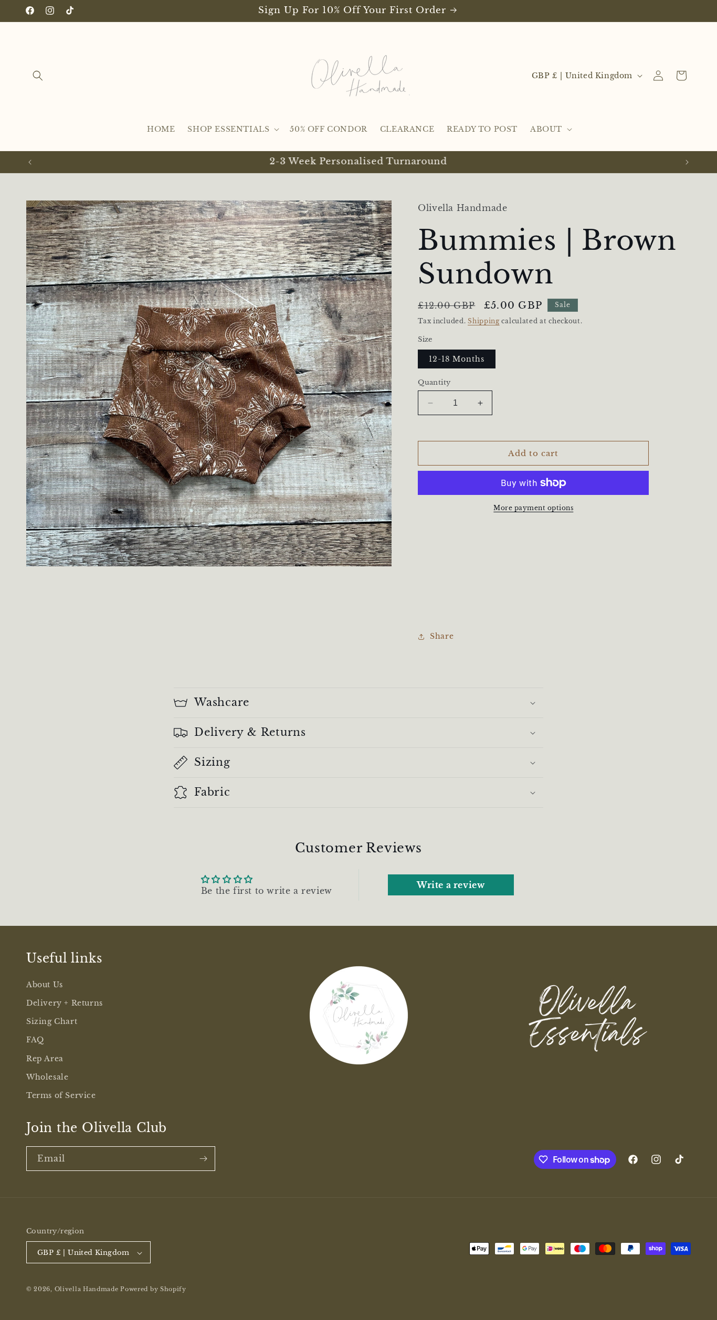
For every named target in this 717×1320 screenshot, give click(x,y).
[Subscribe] (203, 1158)
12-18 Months (456, 359)
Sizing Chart (51, 1021)
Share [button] (442, 636)
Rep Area (45, 1058)
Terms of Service (61, 1095)
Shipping (484, 321)
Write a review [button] (450, 885)
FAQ (35, 1040)
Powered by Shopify (153, 1289)
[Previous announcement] (29, 162)
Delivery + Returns (64, 1003)
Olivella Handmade (87, 1289)
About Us (44, 984)
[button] (37, 75)
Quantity (434, 382)
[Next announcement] (687, 162)
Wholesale (47, 1077)
